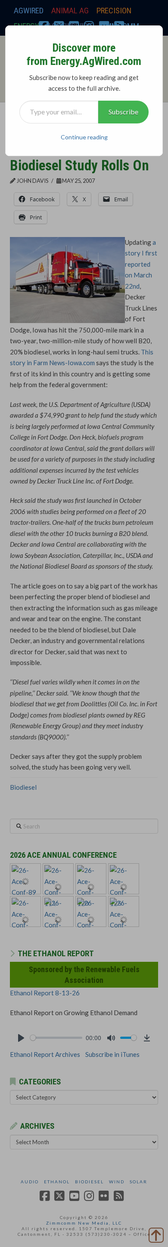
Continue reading (84, 137)
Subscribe (123, 112)
